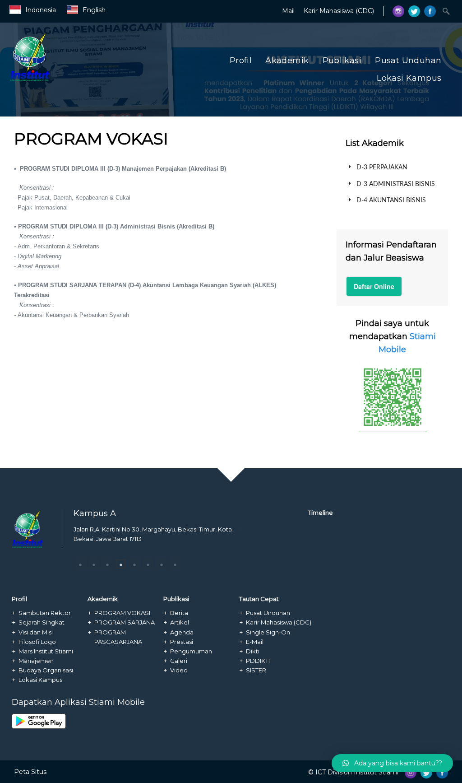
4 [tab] (120, 564)
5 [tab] (134, 564)
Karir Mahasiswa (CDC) (339, 11)
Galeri (178, 660)
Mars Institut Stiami (45, 651)
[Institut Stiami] (74, 80)
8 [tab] (175, 564)
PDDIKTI (258, 660)
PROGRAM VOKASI (122, 612)
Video (179, 670)
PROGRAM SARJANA (124, 622)
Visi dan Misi (35, 632)
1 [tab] (80, 564)
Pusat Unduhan (408, 60)
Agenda (182, 632)
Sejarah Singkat (41, 622)
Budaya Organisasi (45, 670)
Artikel (179, 622)
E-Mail (254, 641)
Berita (179, 612)
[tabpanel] (156, 536)
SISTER (256, 670)
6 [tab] (147, 564)
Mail (288, 11)
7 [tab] (161, 564)
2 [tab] (93, 564)
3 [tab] (107, 564)
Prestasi (181, 641)
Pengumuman (191, 651)
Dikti (252, 651)
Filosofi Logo (37, 641)
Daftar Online (374, 286)
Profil (241, 60)
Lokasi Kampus (409, 78)
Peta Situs (30, 772)
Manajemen (36, 660)
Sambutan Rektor (44, 612)
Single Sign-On (268, 632)
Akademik (287, 60)
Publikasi (342, 60)
